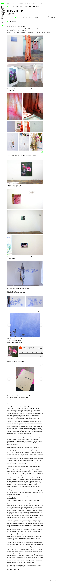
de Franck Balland (22, 400)
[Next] (41, 325)
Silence (16, 400)
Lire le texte (11, 400)
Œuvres (17, 17)
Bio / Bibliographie (35, 17)
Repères (24, 17)
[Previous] (9, 325)
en (3, 26)
